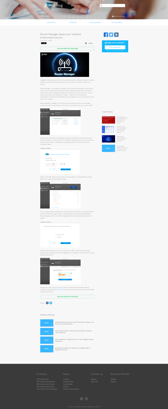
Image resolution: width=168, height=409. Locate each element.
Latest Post (51, 22)
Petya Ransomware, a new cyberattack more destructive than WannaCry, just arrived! (122, 120)
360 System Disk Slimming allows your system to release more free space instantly (122, 129)
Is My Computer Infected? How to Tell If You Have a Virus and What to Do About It (122, 148)
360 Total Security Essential (46, 382)
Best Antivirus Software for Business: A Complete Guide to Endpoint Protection (72, 349)
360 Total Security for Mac (45, 387)
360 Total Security (59, 289)
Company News (95, 22)
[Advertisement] (115, 82)
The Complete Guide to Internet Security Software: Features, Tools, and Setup (73, 331)
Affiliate (113, 379)
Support (93, 379)
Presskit (66, 387)
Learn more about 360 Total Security (67, 48)
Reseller (113, 382)
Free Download (115, 47)
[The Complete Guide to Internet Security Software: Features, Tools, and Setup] (46, 331)
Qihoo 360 (94, 382)
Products (73, 22)
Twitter (111, 34)
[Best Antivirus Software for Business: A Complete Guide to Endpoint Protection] (46, 348)
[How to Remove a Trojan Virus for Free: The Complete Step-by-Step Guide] (46, 340)
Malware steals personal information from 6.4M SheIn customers (121, 139)
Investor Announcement (71, 389)
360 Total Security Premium (46, 384)
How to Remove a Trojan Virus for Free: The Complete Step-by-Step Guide (74, 340)
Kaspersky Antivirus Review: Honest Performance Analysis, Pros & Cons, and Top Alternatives (74, 323)
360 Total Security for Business (47, 389)
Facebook (106, 34)
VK (116, 34)
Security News (116, 22)
